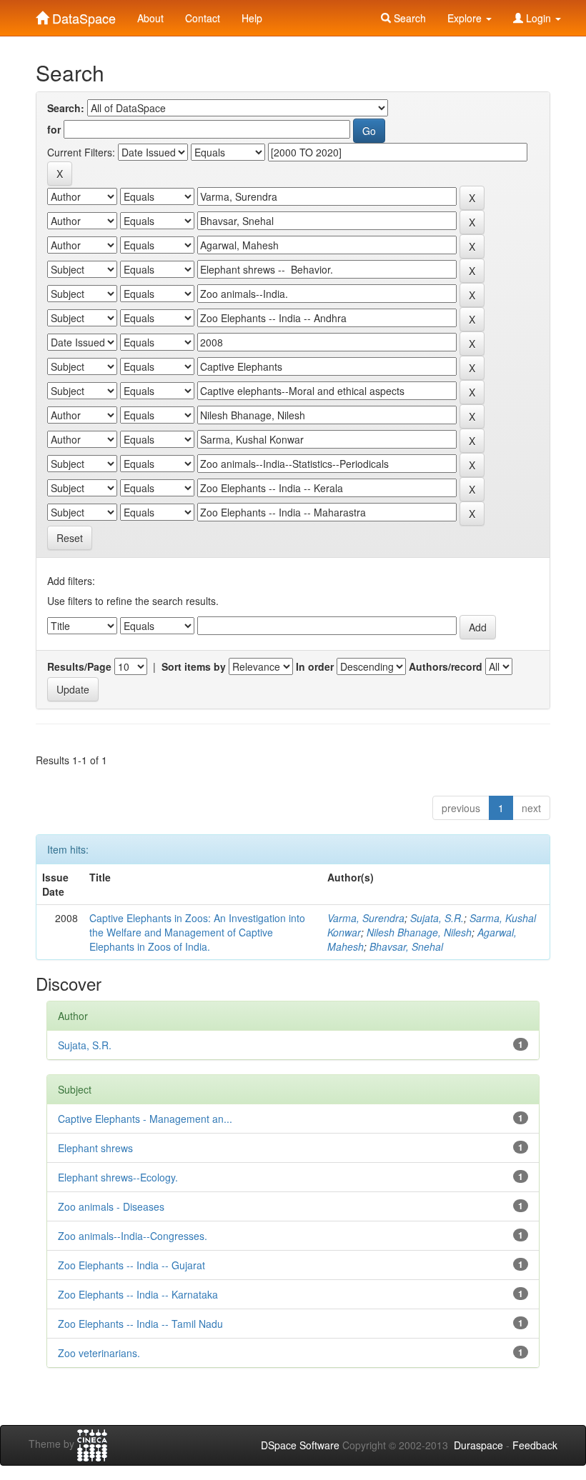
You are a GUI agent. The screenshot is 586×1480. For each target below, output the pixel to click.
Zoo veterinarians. (99, 1353)
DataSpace (82, 15)
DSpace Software (300, 1445)
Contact (202, 18)
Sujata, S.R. (437, 918)
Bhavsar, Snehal (406, 946)
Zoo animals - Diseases (111, 1206)
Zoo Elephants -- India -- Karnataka (138, 1294)
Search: (65, 108)
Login (538, 18)
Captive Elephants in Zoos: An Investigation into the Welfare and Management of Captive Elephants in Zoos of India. (197, 932)
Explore (466, 18)
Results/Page (79, 666)
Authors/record (445, 666)
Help (252, 18)
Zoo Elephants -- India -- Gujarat (131, 1265)
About (150, 18)
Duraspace (478, 1445)
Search (408, 18)
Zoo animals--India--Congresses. (132, 1236)
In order (315, 666)
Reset (69, 538)
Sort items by (194, 666)
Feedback (534, 1445)
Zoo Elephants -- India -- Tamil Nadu (140, 1323)
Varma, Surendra (365, 918)
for (54, 129)
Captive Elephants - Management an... (145, 1118)
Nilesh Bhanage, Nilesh (419, 932)
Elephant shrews (95, 1148)
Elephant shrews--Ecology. (118, 1177)
